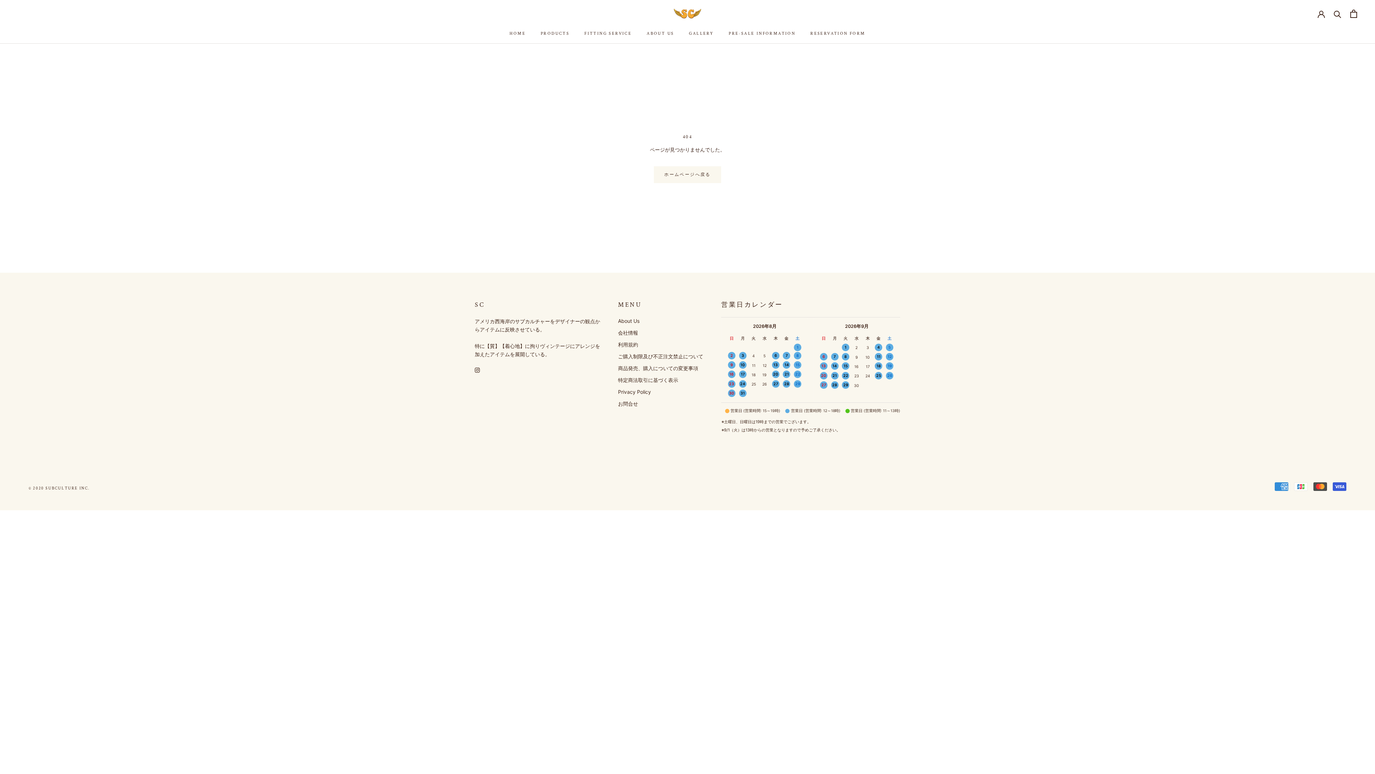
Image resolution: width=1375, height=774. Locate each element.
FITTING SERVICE (608, 33)
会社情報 (628, 333)
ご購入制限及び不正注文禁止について (660, 356)
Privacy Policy (634, 392)
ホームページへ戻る (687, 174)
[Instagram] (477, 370)
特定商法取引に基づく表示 (648, 380)
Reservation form (837, 33)
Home (518, 33)
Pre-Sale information (762, 33)
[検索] (1337, 14)
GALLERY (701, 33)
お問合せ (628, 404)
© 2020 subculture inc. (59, 488)
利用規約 (628, 344)
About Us (660, 33)
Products (555, 33)
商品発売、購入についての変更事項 (658, 368)
